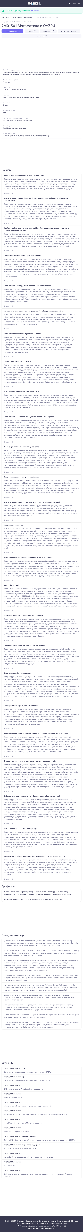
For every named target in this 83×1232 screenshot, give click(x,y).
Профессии (48, 31)
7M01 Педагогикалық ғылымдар (14, 128)
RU (74, 3)
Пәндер (32, 31)
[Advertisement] (41, 53)
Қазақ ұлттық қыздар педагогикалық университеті (21, 97)
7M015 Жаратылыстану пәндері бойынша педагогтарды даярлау (26, 136)
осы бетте (35, 11)
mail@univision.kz (48, 1228)
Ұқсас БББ (41, 36)
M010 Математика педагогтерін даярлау (17, 120)
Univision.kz (6, 17)
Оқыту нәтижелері (69, 31)
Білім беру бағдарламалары (22, 17)
